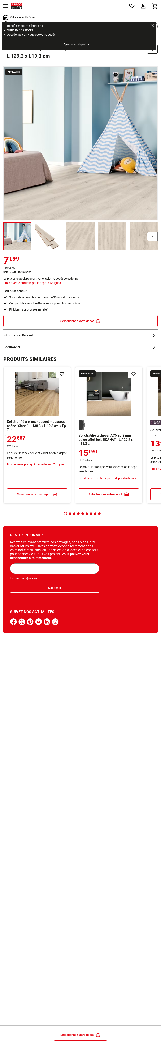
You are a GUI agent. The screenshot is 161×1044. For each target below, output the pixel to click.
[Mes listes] (132, 6)
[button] (65, 513)
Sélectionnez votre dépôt (77, 321)
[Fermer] (153, 26)
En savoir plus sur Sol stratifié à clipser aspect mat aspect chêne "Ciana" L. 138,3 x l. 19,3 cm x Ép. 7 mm (37, 435)
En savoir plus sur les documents (80, 347)
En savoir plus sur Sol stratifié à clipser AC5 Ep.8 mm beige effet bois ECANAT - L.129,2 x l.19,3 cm (108, 435)
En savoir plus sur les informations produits (80, 335)
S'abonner (54, 587)
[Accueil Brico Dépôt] (16, 6)
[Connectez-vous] (143, 6)
